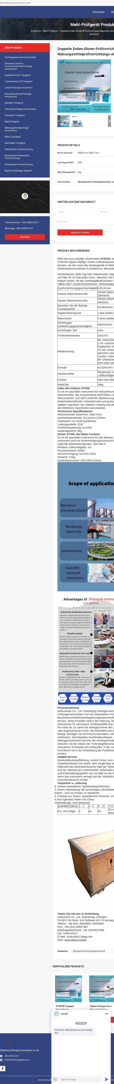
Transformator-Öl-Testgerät (18, 81)
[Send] (106, 1079)
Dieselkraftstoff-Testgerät (18, 75)
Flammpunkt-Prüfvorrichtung (19, 149)
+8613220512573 (30, 222)
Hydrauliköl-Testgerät (15, 143)
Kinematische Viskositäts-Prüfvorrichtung (17, 156)
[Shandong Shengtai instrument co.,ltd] (9, 12)
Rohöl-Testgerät (13, 137)
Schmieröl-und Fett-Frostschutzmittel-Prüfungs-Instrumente (19, 66)
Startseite (36, 31)
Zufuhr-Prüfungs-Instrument (19, 87)
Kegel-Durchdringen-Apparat (18, 170)
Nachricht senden (80, 232)
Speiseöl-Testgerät (14, 103)
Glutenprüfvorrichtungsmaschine (89, 951)
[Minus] (106, 1014)
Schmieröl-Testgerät (15, 115)
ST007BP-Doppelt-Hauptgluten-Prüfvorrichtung (65, 1009)
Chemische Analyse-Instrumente (20, 109)
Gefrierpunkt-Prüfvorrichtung (19, 164)
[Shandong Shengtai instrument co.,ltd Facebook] (2, 1068)
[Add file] (55, 1079)
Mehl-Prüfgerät (50, 31)
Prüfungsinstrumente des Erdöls (20, 57)
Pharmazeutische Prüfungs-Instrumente (18, 95)
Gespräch (25, 237)
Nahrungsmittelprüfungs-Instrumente (17, 129)
